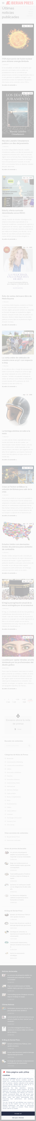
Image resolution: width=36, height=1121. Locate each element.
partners (13, 1078)
